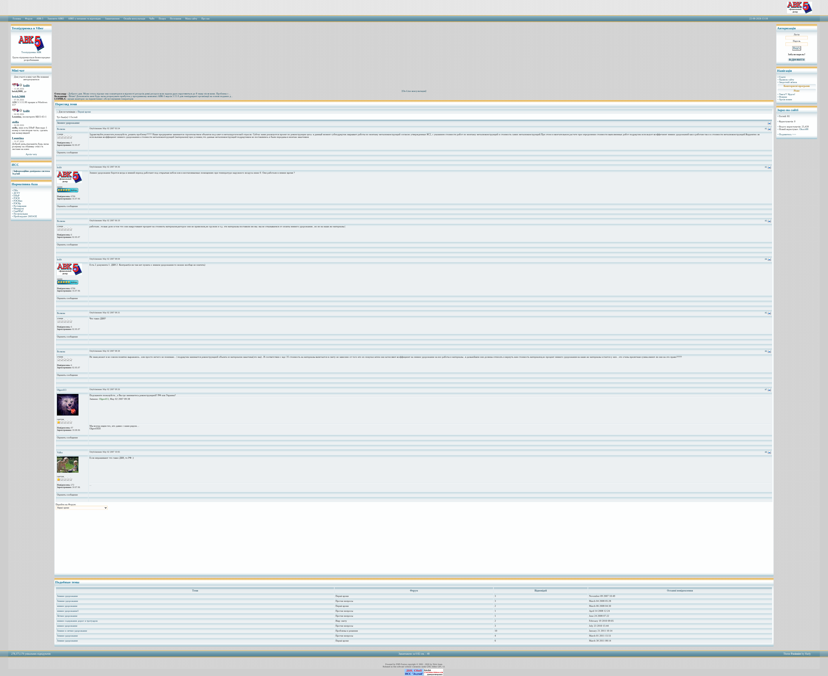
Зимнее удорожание (67, 596)
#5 (766, 313)
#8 (766, 452)
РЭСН (17, 198)
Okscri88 (803, 129)
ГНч (16, 190)
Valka (60, 452)
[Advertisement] (31, 290)
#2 (766, 167)
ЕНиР (16, 195)
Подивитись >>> (787, 134)
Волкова (61, 129)
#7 (766, 389)
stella (15, 122)
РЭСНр (17, 203)
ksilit (26, 85)
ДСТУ (17, 193)
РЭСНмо (18, 200)
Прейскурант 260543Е (25, 216)
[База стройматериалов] (433, 674)
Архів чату (31, 154)
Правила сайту (786, 79)
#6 (766, 351)
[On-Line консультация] (414, 91)
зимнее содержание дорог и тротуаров (77, 621)
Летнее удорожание (67, 616)
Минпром (19, 208)
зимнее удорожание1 (68, 611)
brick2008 (18, 96)
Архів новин (785, 99)
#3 (766, 221)
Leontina (18, 138)
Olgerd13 (61, 390)
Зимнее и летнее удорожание (72, 630)
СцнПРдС (19, 211)
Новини (783, 97)
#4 (766, 259)
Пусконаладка (21, 213)
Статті (782, 77)
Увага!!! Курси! (787, 94)
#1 (766, 128)
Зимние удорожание (67, 601)
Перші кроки (84, 111)
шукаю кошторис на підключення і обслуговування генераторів (100, 98)
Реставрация (20, 206)
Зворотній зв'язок (788, 82)
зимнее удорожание (67, 606)
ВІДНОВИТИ (796, 59)
